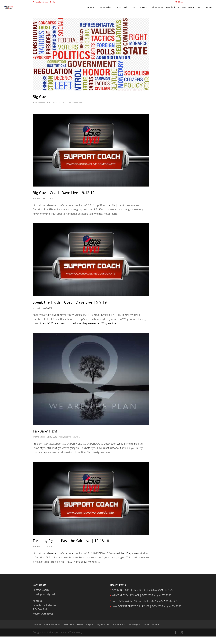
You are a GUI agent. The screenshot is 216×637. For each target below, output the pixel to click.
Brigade (143, 7)
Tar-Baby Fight (45, 431)
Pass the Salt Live (71, 102)
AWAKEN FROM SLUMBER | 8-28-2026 (133, 590)
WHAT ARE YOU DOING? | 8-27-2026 (132, 595)
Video (81, 102)
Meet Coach (122, 7)
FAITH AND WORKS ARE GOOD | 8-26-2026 (136, 601)
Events (133, 7)
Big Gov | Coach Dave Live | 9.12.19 (64, 192)
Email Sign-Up (188, 7)
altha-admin (40, 102)
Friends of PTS (172, 7)
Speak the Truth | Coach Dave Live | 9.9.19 (70, 302)
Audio (61, 102)
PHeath (38, 198)
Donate (209, 7)
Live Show (90, 7)
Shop (200, 7)
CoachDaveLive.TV (106, 7)
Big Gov (39, 96)
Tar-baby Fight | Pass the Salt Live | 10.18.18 (71, 540)
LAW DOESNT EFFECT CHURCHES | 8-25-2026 (137, 606)
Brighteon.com (156, 7)
